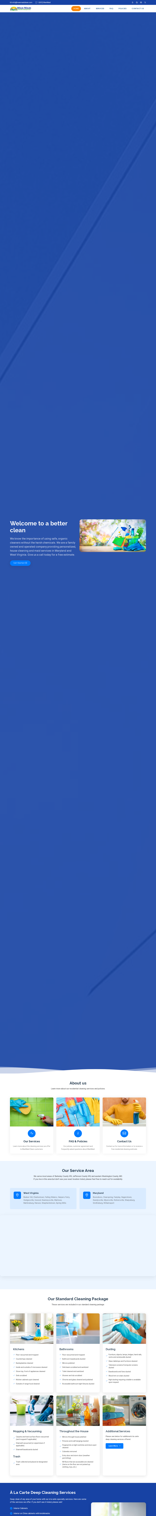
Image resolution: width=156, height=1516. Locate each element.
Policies (122, 8)
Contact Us (138, 8)
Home (76, 8)
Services (100, 8)
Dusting (110, 1349)
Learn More (113, 1446)
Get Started (19, 563)
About (87, 8)
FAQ (111, 8)
